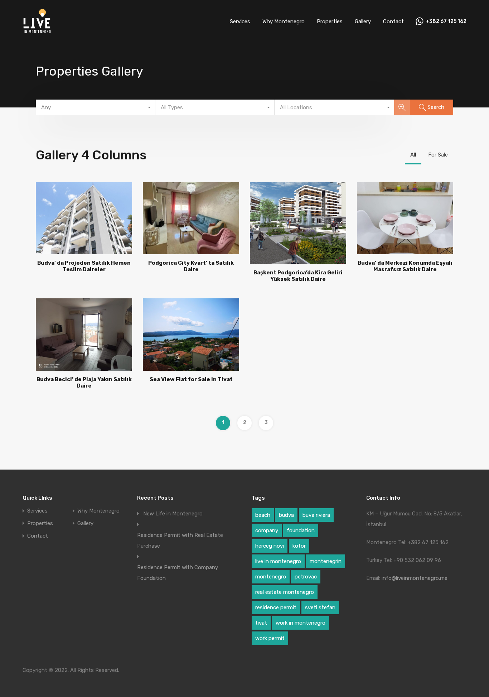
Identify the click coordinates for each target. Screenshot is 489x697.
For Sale (438, 155)
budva (286, 515)
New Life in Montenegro (173, 513)
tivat (261, 623)
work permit (270, 638)
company (266, 530)
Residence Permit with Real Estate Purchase (180, 540)
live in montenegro (278, 561)
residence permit (275, 607)
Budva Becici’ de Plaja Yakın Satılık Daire (84, 382)
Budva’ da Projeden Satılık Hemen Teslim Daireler (84, 266)
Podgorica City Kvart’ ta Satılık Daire (191, 266)
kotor (299, 546)
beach (262, 515)
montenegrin (326, 561)
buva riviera (316, 515)
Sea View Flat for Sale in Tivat (191, 379)
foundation (301, 530)
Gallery (363, 21)
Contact (393, 21)
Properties (330, 21)
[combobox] (95, 107)
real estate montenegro (284, 592)
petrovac (306, 576)
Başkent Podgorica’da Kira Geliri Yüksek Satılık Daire (298, 275)
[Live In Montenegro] (37, 32)
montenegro (270, 576)
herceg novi (269, 546)
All (413, 155)
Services (240, 21)
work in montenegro (300, 623)
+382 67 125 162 (446, 21)
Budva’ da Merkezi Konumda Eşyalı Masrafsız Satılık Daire (405, 266)
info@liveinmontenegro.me (414, 578)
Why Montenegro (283, 21)
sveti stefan (320, 607)
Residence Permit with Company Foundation (177, 572)
